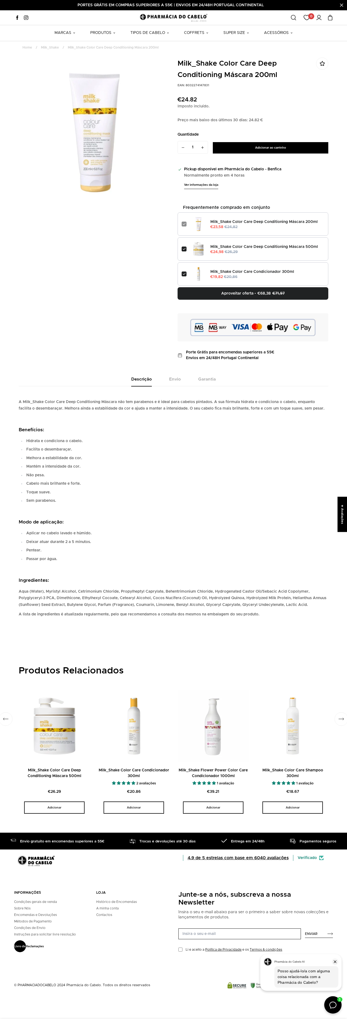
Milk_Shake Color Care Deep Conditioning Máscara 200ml (264, 222)
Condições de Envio (30, 927)
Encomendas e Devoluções (35, 914)
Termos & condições (266, 949)
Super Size (234, 33)
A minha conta (107, 908)
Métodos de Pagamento (33, 921)
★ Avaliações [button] (342, 514)
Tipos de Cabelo (147, 33)
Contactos (104, 914)
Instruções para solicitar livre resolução (45, 934)
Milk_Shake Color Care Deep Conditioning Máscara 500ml (264, 247)
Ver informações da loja (201, 184)
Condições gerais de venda (35, 901)
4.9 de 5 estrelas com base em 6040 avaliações (238, 858)
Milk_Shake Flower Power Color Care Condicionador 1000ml (213, 773)
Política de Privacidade (223, 949)
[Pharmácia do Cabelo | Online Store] (173, 17)
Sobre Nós (22, 908)
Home (27, 47)
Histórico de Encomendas (116, 901)
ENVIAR (311, 933)
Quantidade (188, 134)
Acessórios (276, 33)
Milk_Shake (50, 47)
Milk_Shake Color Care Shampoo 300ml (292, 773)
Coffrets (194, 33)
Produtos (100, 33)
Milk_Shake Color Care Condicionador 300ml (252, 272)
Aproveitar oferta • (253, 293)
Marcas (62, 33)
